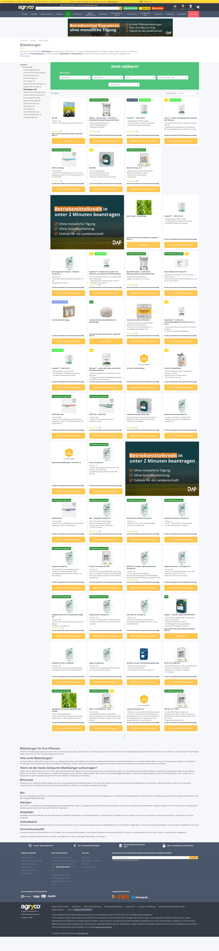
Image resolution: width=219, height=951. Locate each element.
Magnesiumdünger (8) (32, 100)
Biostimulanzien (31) (31, 103)
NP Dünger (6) (28, 109)
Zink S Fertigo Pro (96, 462)
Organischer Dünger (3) (32, 87)
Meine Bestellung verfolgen (31, 861)
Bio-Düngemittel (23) (31, 98)
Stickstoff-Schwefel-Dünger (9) (35, 73)
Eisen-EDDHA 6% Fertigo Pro (175, 272)
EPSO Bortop (57, 518)
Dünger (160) (27, 67)
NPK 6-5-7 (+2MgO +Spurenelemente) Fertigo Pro (141, 567)
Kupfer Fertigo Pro (96, 663)
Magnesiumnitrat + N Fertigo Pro (177, 566)
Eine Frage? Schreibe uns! (92, 861)
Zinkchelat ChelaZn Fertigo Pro (176, 518)
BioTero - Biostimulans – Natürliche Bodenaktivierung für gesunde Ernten (104, 119)
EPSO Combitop (58, 168)
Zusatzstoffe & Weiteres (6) (33, 95)
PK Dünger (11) (28, 81)
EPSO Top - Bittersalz (97, 414)
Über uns (85, 864)
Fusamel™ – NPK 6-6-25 (61, 368)
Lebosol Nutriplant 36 (135, 709)
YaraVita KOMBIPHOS (172, 368)
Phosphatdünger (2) (31, 75)
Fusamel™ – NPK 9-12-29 (173, 216)
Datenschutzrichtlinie (103, 927)
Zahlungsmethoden (28, 864)
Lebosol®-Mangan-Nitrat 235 (138, 414)
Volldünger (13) (29, 106)
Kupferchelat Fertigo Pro (99, 615)
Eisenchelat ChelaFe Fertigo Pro (139, 518)
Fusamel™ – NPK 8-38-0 (136, 118)
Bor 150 (54, 118)
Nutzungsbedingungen (113, 907)
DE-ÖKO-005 (83, 933)
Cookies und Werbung (146, 907)
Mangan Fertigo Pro (59, 566)
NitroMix (92, 168)
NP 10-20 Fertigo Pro (172, 663)
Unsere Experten (58, 858)
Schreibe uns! (92, 5)
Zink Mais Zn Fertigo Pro (136, 615)
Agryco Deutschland (83, 910)
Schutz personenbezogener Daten (171, 907)
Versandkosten (27, 867)
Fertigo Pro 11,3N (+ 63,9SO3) (63, 663)
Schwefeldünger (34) (31, 112)
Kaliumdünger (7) (30, 78)
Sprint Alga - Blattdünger (137, 216)
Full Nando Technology (60, 320)
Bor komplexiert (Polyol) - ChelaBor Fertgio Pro (65, 273)
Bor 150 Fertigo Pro (134, 168)
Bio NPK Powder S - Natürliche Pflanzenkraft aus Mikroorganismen (140, 273)
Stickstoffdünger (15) (31, 70)
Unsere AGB (130, 907)
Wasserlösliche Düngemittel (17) (35, 92)
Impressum (76, 907)
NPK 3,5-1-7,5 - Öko (171, 709)
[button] (175, 7)
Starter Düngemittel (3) (32, 114)
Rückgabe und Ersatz (29, 870)
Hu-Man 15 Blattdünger (136, 368)
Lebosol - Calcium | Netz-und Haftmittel (179, 615)
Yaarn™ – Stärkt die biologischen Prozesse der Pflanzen (180, 119)
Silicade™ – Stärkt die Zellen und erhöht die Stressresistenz (105, 369)
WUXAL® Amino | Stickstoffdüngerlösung (143, 663)
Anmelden (193, 857)
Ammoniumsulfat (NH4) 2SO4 (138, 320)
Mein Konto (86, 858)
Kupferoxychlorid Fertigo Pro (175, 414)
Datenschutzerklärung (92, 907)
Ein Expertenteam (89, 867)
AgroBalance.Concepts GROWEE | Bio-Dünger (67, 710)
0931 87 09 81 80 (69, 5)
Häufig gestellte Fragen (60, 875)
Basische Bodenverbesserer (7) (35, 84)
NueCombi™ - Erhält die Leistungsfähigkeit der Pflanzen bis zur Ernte (179, 322)
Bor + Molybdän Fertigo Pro (100, 518)
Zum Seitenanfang (213, 941)
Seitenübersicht (58, 910)
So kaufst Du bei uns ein (60, 878)
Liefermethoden (27, 858)
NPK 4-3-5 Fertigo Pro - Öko (100, 709)
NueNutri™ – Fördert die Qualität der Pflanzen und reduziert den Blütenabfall (105, 273)
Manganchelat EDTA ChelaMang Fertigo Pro (67, 616)
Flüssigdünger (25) (30, 117)
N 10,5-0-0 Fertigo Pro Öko (99, 566)
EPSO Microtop (57, 414)
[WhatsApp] (61, 5)
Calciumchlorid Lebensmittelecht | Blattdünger (102, 321)
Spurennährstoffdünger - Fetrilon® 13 (66, 462)
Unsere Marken (27, 873)
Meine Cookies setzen (60, 907)
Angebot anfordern (130, 8)
